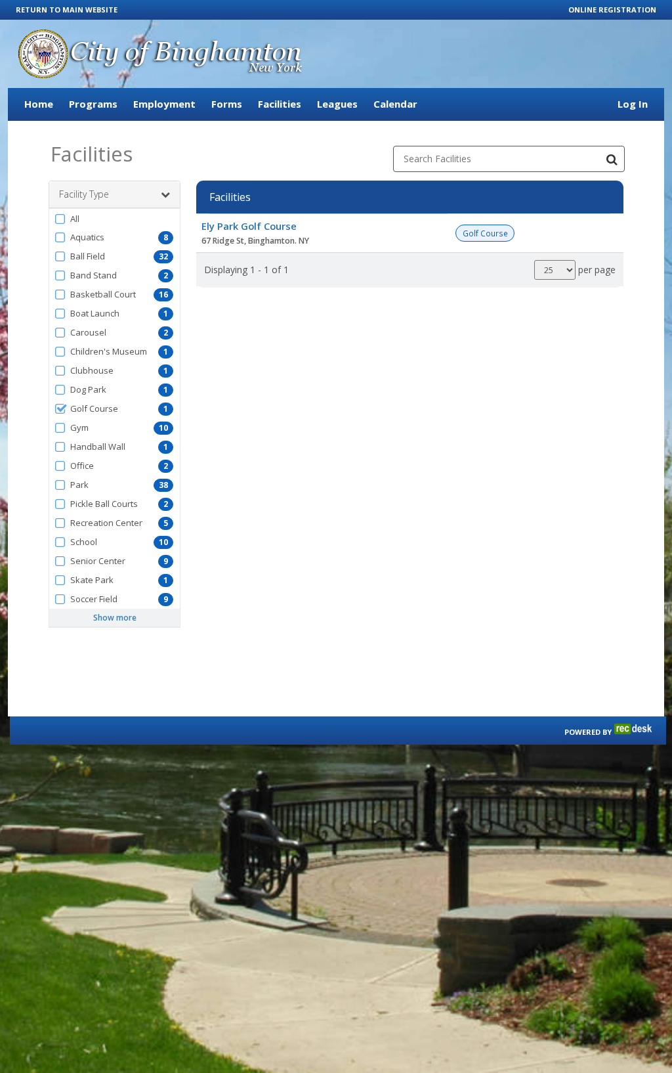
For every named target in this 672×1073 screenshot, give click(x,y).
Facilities (279, 103)
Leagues (337, 103)
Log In (633, 103)
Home (38, 103)
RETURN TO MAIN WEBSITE (66, 9)
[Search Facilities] (611, 159)
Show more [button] (114, 617)
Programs (93, 103)
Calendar (395, 103)
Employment (164, 103)
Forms (226, 103)
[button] (114, 219)
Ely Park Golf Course (249, 225)
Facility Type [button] (84, 194)
